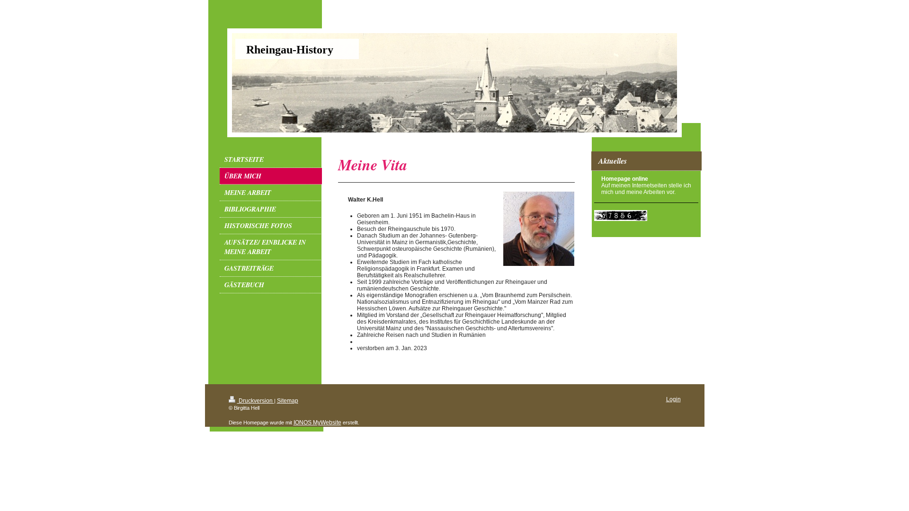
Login (673, 399)
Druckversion (255, 400)
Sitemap (287, 400)
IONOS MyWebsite (317, 422)
